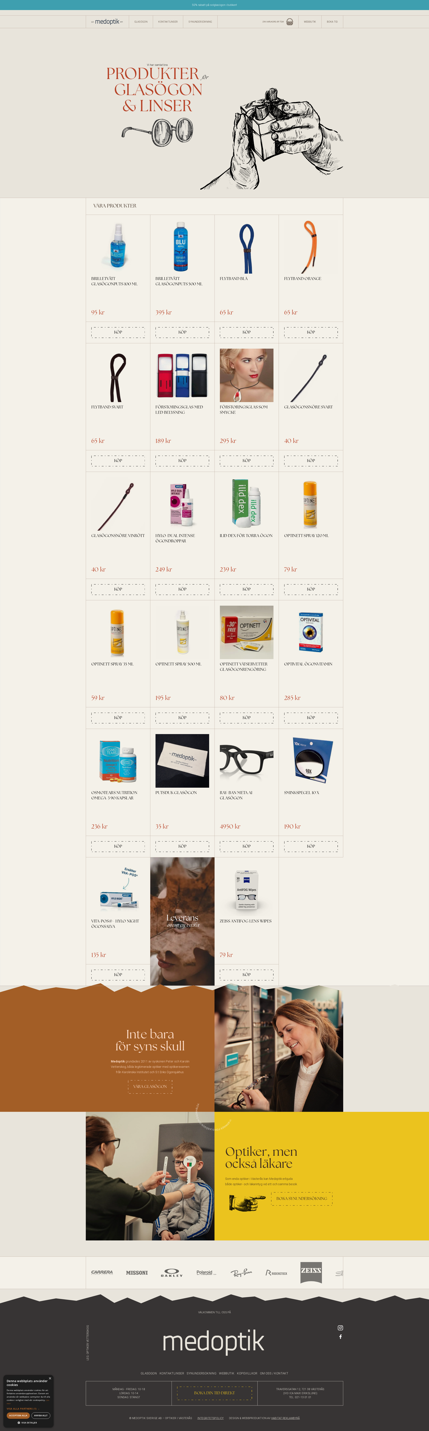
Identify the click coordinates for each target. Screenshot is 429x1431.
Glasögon (140, 21)
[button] (28, 1408)
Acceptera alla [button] (18, 1415)
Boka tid (332, 21)
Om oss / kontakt (274, 1373)
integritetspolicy (210, 1418)
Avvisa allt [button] (40, 1415)
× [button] (50, 1378)
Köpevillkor (247, 1373)
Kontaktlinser (168, 21)
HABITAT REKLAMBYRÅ (285, 1418)
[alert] (28, 1401)
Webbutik (310, 21)
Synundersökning (200, 21)
